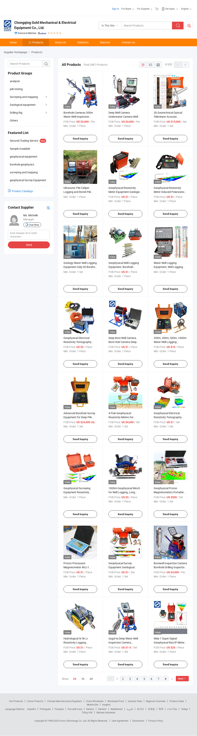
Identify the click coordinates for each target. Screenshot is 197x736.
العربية (130, 708)
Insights (106, 704)
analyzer (15, 81)
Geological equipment (23, 105)
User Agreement (120, 720)
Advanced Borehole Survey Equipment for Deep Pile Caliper (79, 417)
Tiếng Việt (87, 712)
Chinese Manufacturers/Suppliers (64, 701)
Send (29, 245)
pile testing (16, 89)
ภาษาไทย (172, 708)
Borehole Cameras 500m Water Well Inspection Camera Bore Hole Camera (79, 116)
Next (181, 678)
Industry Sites (135, 701)
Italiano (90, 708)
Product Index (176, 701)
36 (82, 679)
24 (74, 678)
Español (31, 708)
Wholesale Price (115, 701)
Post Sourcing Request (189, 25)
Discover (105, 42)
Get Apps (170, 8)
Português (45, 708)
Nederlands (117, 708)
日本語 (151, 708)
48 (91, 679)
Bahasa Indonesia (106, 712)
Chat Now (34, 224)
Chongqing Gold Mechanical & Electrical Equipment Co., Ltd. (45, 25)
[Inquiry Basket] (157, 8)
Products (37, 42)
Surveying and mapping (24, 97)
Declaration (138, 720)
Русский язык (75, 708)
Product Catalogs (22, 191)
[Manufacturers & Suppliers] (28, 7)
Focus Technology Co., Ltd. (73, 720)
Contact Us (128, 42)
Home (13, 42)
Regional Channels (155, 701)
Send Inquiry (80, 138)
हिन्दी (161, 708)
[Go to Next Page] (185, 65)
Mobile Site (92, 704)
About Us (60, 42)
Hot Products (16, 701)
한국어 (140, 708)
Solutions (82, 42)
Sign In (115, 8)
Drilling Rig (16, 112)
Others (14, 120)
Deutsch (102, 708)
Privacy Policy (155, 720)
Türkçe (184, 708)
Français (59, 708)
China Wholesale (94, 701)
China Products (35, 701)
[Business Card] (48, 207)
